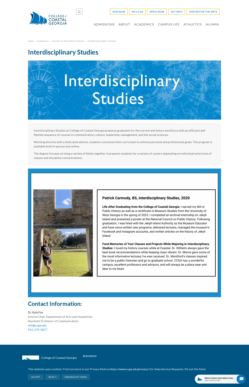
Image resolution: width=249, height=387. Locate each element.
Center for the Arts (203, 11)
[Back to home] (47, 18)
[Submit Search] (79, 12)
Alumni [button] (212, 24)
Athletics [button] (193, 24)
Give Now (118, 11)
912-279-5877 (37, 329)
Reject (52, 376)
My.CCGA (137, 11)
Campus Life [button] (169, 24)
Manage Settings (76, 376)
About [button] (124, 24)
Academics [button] (144, 24)
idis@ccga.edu (37, 325)
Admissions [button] (104, 24)
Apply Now (157, 11)
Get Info (177, 11)
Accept (35, 376)
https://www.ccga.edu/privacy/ (129, 369)
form (202, 369)
